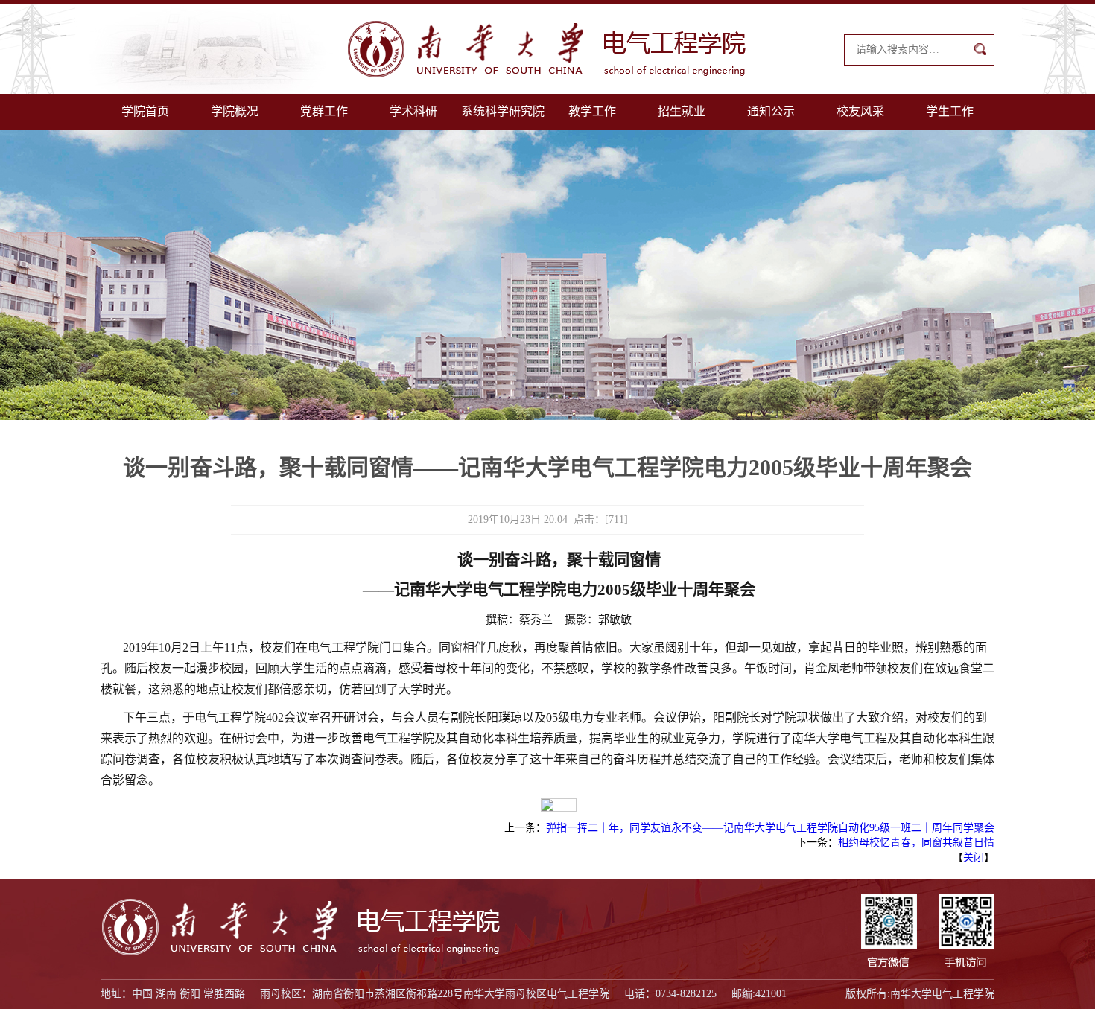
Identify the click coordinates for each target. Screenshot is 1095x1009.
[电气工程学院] (547, 49)
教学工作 (592, 111)
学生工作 (950, 111)
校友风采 (860, 111)
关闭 (973, 857)
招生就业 (681, 111)
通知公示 (771, 111)
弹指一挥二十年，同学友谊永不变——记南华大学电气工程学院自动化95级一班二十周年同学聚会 (770, 827)
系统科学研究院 (503, 111)
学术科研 (413, 111)
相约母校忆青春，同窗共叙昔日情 (916, 842)
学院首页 (145, 111)
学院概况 (234, 111)
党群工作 (324, 111)
